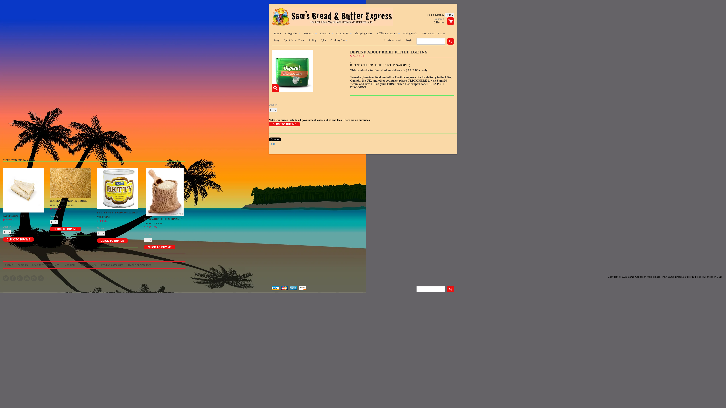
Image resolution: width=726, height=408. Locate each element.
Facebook (13, 278)
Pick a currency (436, 14)
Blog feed (41, 278)
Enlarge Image (275, 88)
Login (409, 40)
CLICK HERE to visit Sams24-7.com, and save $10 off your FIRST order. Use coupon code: (399, 82)
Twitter (6, 278)
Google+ (20, 278)
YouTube (27, 278)
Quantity (273, 105)
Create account (392, 40)
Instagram (34, 278)
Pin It (272, 143)
